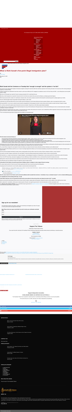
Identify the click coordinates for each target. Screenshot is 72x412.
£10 (36, 233)
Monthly (34, 232)
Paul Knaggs (2, 74)
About (35, 56)
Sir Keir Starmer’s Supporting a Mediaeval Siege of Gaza (16, 326)
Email (3, 214)
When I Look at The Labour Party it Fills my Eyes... (15, 320)
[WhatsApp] (21, 81)
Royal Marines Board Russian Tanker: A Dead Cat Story (33, 274)
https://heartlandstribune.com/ (11, 257)
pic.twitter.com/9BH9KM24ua (16, 171)
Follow (70, 308)
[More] (44, 81)
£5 (35, 233)
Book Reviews (36, 54)
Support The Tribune (36, 234)
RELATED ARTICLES (4, 263)
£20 (38, 233)
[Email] (32, 81)
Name (3, 212)
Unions (37, 51)
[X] (13, 81)
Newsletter (36, 59)
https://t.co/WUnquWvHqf (18, 169)
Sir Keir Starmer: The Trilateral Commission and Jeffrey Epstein (17, 346)
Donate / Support (37, 57)
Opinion (37, 55)
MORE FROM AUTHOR (12, 263)
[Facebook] (9, 81)
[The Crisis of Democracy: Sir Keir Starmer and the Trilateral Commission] (3, 320)
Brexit (37, 42)
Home (1, 63)
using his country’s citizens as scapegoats (40, 183)
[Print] (36, 81)
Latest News (38, 44)
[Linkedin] (25, 81)
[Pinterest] (17, 81)
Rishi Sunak (4, 242)
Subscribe (69, 310)
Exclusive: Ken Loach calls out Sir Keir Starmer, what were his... (17, 358)
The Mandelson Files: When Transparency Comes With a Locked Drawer (11, 284)
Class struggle (38, 50)
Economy (38, 45)
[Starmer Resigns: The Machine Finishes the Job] (5, 273)
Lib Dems (38, 41)
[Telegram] (40, 81)
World (37, 46)
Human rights (38, 53)
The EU (3, 67)
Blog (35, 58)
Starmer (3, 243)
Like (70, 306)
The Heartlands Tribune (38, 37)
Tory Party (38, 40)
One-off (38, 232)
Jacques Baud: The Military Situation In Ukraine (15, 352)
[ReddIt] (28, 81)
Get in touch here (4, 341)
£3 (33, 233)
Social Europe (38, 47)
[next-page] (2, 286)
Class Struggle (36, 49)
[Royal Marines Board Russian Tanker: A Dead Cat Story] (31, 273)
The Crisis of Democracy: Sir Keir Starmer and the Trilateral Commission (19, 332)
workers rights (38, 52)
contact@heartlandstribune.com (12, 402)
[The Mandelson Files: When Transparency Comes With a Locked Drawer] (5, 283)
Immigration (4, 241)
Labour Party (38, 39)
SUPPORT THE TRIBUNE (36, 302)
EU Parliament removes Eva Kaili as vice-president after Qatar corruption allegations (21, 252)
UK (36, 48)
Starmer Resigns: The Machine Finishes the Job (7, 274)
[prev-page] (0, 286)
